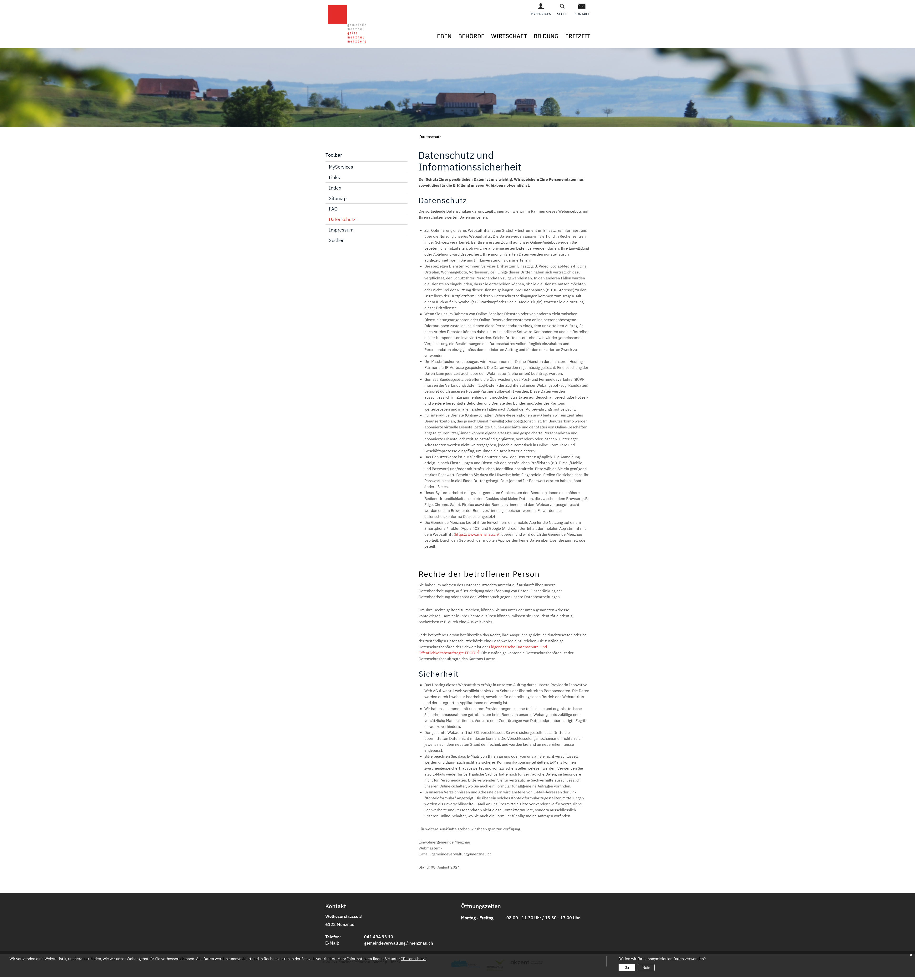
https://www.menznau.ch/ (477, 534)
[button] (430, 136)
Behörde (471, 36)
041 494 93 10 (378, 937)
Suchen (337, 240)
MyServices (341, 167)
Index (335, 188)
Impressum (341, 229)
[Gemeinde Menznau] (347, 23)
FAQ (333, 209)
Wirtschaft (509, 36)
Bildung (546, 36)
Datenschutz (342, 219)
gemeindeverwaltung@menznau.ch (398, 943)
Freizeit (577, 36)
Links (334, 177)
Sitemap (338, 198)
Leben (443, 36)
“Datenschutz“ (413, 958)
